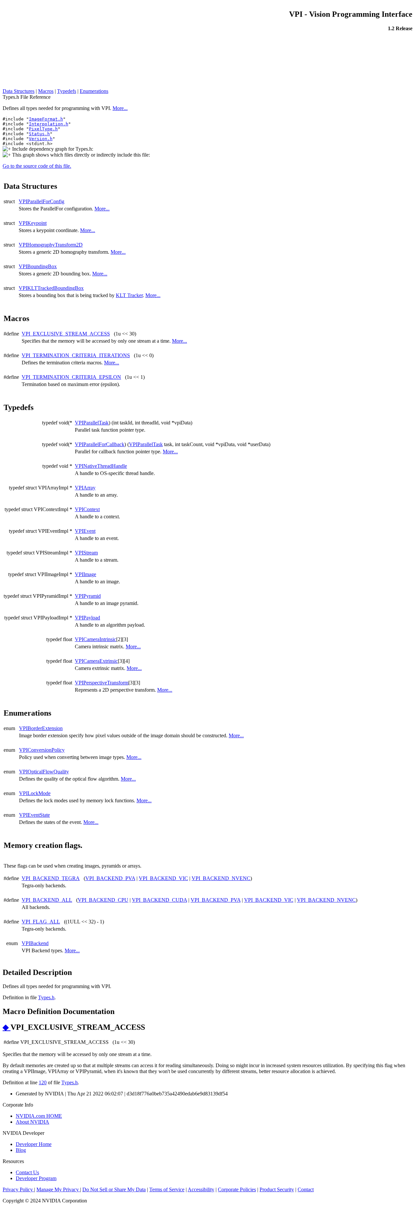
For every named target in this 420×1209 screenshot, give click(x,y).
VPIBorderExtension (41, 728)
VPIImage (85, 574)
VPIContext (87, 509)
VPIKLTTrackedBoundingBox (51, 288)
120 (43, 1082)
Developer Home (34, 1144)
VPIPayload (87, 617)
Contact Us (27, 1172)
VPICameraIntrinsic (95, 639)
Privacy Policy (18, 1189)
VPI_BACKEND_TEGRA (51, 878)
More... (120, 108)
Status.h (39, 133)
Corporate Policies (237, 1189)
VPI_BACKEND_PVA (110, 878)
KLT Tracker (129, 295)
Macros (45, 91)
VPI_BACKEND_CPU (103, 900)
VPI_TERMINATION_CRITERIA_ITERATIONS (76, 355)
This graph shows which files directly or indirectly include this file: (80, 155)
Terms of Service (166, 1189)
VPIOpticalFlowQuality (44, 771)
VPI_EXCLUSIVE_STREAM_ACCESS (66, 333)
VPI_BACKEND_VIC (163, 878)
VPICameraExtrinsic (96, 661)
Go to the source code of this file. (37, 166)
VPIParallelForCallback (99, 444)
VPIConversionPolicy (42, 750)
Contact (306, 1189)
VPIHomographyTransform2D (51, 245)
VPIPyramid (88, 596)
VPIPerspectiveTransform (101, 682)
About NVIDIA (32, 1122)
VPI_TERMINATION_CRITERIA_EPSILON (71, 377)
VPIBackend (35, 943)
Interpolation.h (48, 123)
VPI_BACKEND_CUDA (159, 900)
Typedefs (66, 91)
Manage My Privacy (58, 1189)
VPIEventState (34, 815)
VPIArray (85, 487)
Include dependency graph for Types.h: (52, 149)
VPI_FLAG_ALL (41, 921)
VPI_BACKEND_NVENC (221, 878)
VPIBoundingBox (38, 266)
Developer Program (36, 1178)
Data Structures (18, 91)
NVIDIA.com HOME (39, 1116)
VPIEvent (85, 531)
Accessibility (201, 1189)
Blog (21, 1150)
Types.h (46, 997)
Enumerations (94, 91)
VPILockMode (35, 793)
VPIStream (86, 552)
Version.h (40, 138)
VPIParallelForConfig (41, 201)
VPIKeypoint (33, 223)
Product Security (277, 1189)
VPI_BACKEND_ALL (47, 900)
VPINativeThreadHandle (101, 466)
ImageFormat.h (46, 119)
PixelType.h (43, 128)
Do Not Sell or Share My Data (114, 1189)
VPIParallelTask (92, 422)
